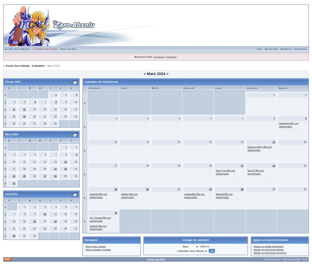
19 (24, 116)
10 (45, 214)
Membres (286, 49)
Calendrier (300, 49)
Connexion (159, 57)
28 (55, 176)
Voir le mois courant (96, 246)
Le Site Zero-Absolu (17, 49)
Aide (259, 49)
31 (14, 183)
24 (14, 176)
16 (34, 221)
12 (24, 109)
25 (24, 176)
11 (14, 109)
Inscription (171, 57)
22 (65, 169)
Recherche (271, 49)
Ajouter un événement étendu (269, 249)
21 (55, 169)
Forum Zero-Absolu (17, 65)
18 (55, 221)
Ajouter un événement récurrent (270, 253)
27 (45, 176)
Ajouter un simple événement (268, 246)
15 (65, 162)
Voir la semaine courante (98, 249)
